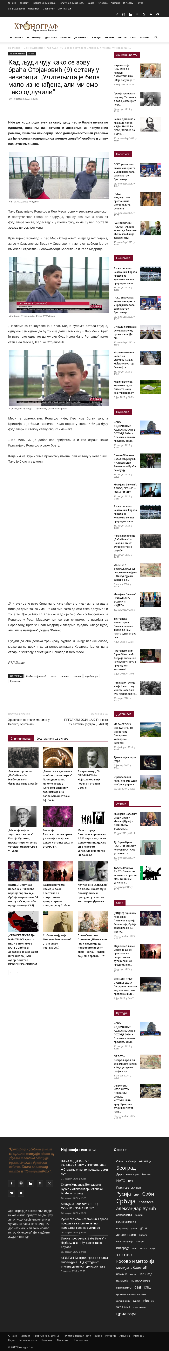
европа (143, 1234)
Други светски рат (127, 1174)
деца (53, 676)
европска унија (124, 1241)
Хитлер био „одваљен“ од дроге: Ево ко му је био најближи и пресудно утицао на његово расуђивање (93, 893)
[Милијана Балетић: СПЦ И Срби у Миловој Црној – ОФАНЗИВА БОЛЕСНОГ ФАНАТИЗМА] (150, 819)
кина (134, 1248)
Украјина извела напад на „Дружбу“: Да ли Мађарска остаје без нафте (124, 360)
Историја (103, 2)
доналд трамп (126, 1235)
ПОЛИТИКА (16, 37)
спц (147, 1287)
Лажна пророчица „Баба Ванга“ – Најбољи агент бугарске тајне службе (124, 543)
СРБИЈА (96, 37)
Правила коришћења (43, 2)
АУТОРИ (144, 37)
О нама (12, 2)
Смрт (136, 1194)
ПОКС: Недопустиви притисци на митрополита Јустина (122, 201)
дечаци (65, 676)
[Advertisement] (58, 498)
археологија (124, 1215)
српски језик (123, 1300)
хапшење (139, 1307)
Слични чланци (21, 738)
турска (136, 1300)
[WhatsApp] (41, 108)
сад (137, 1287)
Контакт (24, 2)
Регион (31, 53)
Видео (91, 2)
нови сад (145, 1274)
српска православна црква (131, 1294)
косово (124, 1254)
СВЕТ (133, 37)
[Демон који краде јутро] (150, 762)
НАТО (120, 1180)
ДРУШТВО (51, 37)
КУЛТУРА (65, 37)
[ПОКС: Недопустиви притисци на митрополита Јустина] (150, 199)
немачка (121, 1274)
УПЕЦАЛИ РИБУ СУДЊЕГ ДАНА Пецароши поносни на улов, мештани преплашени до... (125, 986)
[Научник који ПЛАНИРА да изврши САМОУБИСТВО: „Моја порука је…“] (150, 70)
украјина (123, 1307)
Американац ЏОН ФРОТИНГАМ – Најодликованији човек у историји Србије (89, 779)
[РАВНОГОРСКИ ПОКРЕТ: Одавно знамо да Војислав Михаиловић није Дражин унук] (150, 228)
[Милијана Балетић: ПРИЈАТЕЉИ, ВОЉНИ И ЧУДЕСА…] (150, 599)
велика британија (126, 1221)
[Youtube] (158, 14)
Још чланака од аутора (52, 738)
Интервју (128, 2)
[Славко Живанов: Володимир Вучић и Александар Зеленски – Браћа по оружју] (150, 460)
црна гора (126, 1314)
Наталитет (33, 8)
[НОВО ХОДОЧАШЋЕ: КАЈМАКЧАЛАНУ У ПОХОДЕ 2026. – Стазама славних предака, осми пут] (150, 428)
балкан (139, 1215)
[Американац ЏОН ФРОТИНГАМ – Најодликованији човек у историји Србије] (93, 757)
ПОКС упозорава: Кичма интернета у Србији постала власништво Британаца (124, 172)
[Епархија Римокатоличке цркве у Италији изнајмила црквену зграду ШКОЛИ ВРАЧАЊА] (58, 816)
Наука (139, 2)
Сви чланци (64, 8)
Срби (148, 1194)
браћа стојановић (36, 676)
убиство (148, 1301)
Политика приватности (71, 2)
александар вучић (136, 1208)
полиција (122, 1280)
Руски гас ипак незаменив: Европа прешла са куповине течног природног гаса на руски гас (84, 1223)
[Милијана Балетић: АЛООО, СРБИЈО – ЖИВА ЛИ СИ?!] (150, 490)
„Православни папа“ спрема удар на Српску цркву (125, 781)
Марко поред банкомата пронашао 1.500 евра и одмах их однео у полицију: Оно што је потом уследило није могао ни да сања (92, 842)
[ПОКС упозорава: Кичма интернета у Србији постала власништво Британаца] (150, 170)
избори (140, 1241)
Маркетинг (48, 8)
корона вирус (147, 1248)
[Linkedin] (130, 14)
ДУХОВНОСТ (81, 37)
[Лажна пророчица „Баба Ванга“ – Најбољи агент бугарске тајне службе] (23, 757)
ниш (133, 1274)
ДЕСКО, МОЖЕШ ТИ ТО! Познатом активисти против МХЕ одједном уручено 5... (125, 875)
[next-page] (17, 972)
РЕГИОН (109, 37)
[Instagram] (124, 14)
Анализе (115, 2)
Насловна (14, 47)
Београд (126, 1167)
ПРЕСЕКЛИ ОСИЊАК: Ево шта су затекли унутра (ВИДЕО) (86, 722)
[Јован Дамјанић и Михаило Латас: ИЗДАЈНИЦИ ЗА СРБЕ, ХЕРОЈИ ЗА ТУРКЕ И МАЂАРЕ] (150, 124)
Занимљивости (16, 8)
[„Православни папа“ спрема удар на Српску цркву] (150, 782)
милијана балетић (131, 1267)
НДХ (130, 1181)
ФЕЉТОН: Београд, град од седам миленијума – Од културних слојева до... (125, 572)
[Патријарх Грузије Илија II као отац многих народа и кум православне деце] (150, 688)
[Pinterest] (137, 14)
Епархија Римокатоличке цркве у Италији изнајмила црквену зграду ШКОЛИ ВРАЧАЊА (58, 838)
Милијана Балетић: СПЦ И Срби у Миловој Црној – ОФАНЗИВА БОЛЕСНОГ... (125, 821)
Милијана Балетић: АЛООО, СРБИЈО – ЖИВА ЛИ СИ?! (125, 488)
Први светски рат (128, 1187)
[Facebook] (117, 14)
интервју (122, 1248)
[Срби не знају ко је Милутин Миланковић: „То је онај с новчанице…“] (58, 921)
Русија (123, 1194)
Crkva (119, 1161)
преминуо (123, 1287)
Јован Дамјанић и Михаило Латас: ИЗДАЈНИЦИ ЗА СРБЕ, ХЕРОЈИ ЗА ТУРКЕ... (124, 126)
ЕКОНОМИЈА (34, 37)
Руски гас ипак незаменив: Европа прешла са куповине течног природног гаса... (125, 276)
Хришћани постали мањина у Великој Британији (28, 722)
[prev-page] (10, 972)
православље (140, 1280)
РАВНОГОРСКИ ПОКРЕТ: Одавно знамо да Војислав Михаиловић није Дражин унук (125, 230)
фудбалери (91, 676)
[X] (144, 14)
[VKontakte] (151, 14)
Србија (126, 1201)
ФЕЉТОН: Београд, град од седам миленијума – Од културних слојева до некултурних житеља (84, 1262)
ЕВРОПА (122, 37)
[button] (156, 38)
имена (77, 676)
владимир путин (126, 1228)
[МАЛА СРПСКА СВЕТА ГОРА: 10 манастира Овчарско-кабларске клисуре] (150, 729)
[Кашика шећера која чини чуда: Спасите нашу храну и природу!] (150, 387)
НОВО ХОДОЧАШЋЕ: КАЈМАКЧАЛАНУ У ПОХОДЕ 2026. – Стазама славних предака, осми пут (84, 1167)
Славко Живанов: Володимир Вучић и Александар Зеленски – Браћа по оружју (125, 463)
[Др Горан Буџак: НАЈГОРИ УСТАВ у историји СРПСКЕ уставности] (150, 847)
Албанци (145, 1161)
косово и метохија (135, 1261)
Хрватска (15, 681)
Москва (146, 1174)
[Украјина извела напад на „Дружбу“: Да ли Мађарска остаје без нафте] (150, 358)
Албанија (131, 1161)
